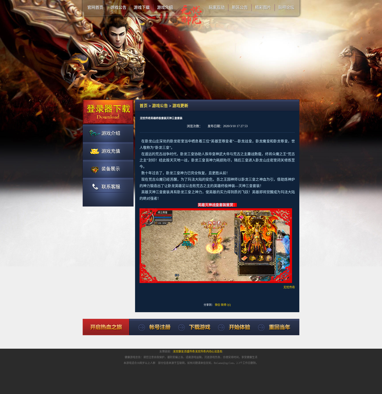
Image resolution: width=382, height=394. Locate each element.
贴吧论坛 (286, 7)
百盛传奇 (189, 351)
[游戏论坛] (108, 168)
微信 (217, 304)
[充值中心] (108, 151)
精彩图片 (263, 7)
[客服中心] (108, 192)
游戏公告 (118, 7)
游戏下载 (142, 7)
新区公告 (240, 7)
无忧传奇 (200, 351)
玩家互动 (217, 7)
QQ (229, 304)
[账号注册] (108, 133)
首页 (143, 105)
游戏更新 (180, 105)
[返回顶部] (150, 327)
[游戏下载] (108, 111)
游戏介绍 (165, 7)
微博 (223, 304)
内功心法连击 (214, 351)
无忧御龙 (178, 351)
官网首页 (95, 7)
